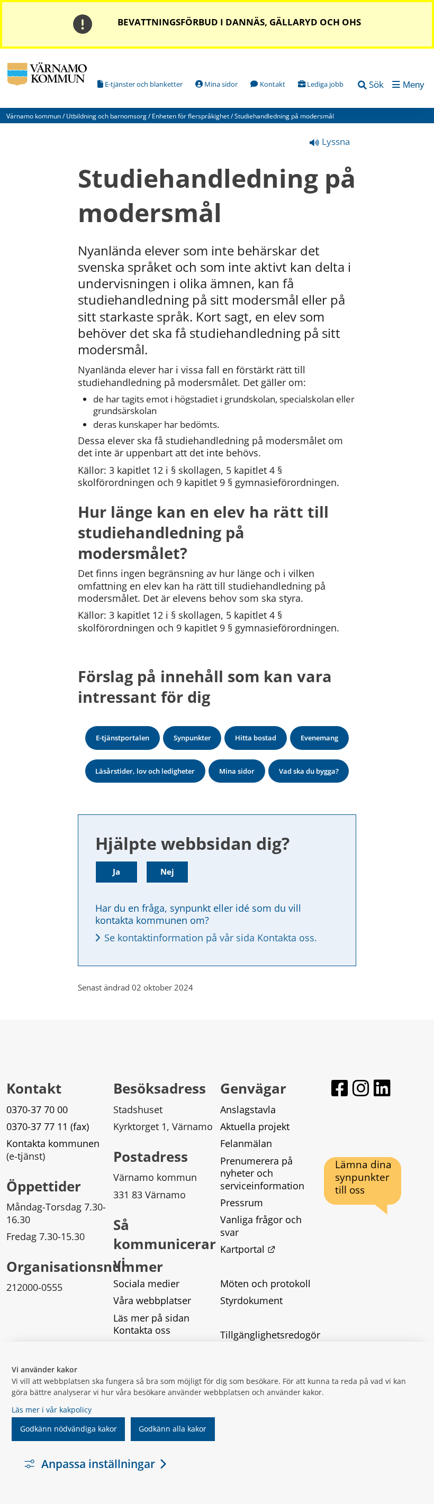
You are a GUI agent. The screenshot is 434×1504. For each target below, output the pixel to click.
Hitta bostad (255, 737)
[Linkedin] (382, 1088)
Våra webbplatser (152, 1300)
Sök (376, 84)
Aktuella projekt (255, 1126)
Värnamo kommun (33, 116)
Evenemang (319, 737)
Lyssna (335, 141)
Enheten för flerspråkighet (190, 116)
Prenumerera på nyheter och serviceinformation (262, 1173)
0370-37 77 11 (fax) (47, 1126)
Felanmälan (246, 1143)
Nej (167, 871)
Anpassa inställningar (98, 1463)
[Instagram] (360, 1088)
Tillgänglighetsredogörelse (270, 1340)
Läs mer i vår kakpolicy (52, 1410)
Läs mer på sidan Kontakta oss (152, 1324)
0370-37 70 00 (37, 1109)
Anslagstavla (248, 1109)
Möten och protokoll (265, 1283)
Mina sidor (237, 771)
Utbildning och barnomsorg (106, 116)
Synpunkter (192, 737)
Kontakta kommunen (53, 1143)
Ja (116, 871)
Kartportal (247, 1249)
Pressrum (241, 1202)
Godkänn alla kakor (172, 1429)
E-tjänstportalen (122, 737)
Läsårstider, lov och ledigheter (145, 771)
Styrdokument (251, 1300)
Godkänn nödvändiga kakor (68, 1429)
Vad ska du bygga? (309, 771)
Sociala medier (146, 1283)
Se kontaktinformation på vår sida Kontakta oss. (210, 937)
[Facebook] (339, 1088)
